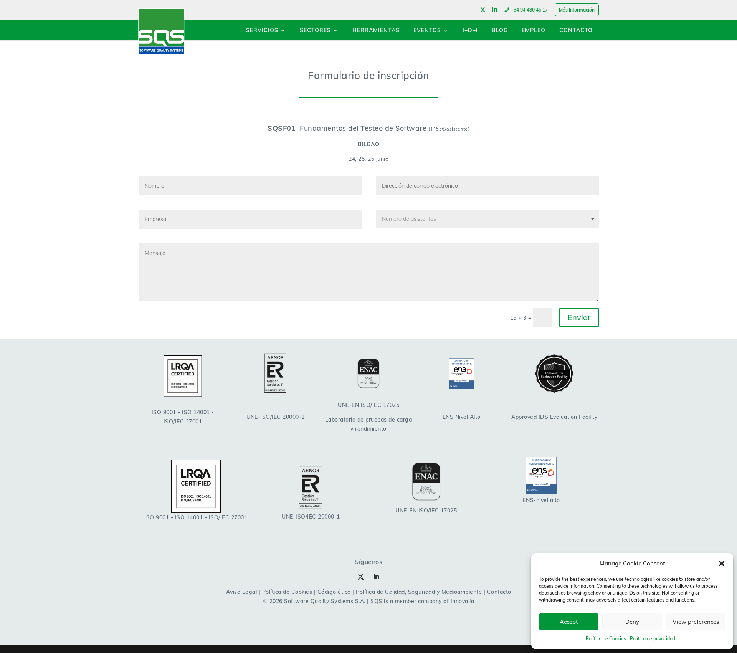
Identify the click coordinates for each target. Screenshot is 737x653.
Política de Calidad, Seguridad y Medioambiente (419, 592)
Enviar (579, 317)
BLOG (500, 31)
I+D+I (470, 31)
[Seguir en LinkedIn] (376, 576)
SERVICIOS (262, 31)
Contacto (499, 592)
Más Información (577, 10)
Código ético (334, 592)
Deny (632, 621)
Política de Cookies (606, 638)
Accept (569, 621)
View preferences (696, 621)
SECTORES (315, 31)
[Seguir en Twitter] (361, 576)
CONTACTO (576, 31)
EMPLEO (533, 31)
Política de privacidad (652, 638)
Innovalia (462, 601)
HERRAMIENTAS (376, 31)
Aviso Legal (241, 592)
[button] (721, 563)
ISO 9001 (164, 412)
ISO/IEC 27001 (183, 421)
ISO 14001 (196, 412)
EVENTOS (427, 31)
